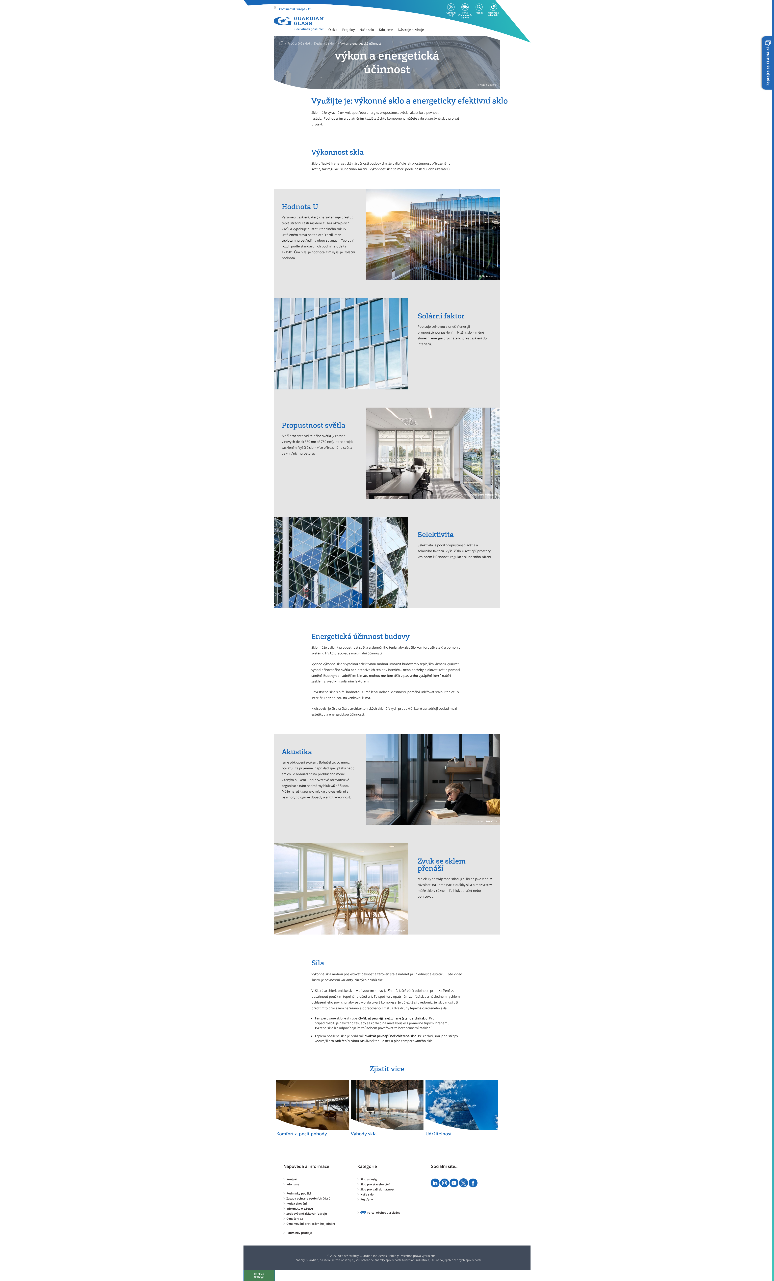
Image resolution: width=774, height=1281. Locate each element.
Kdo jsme (292, 1184)
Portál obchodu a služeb (384, 1212)
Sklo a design (369, 1179)
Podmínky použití (298, 1193)
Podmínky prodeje (299, 1233)
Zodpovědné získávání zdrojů (306, 1213)
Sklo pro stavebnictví (375, 1184)
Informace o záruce (299, 1208)
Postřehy (366, 1199)
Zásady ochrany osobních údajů (308, 1198)
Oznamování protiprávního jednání (310, 1224)
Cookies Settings (259, 1276)
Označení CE (294, 1218)
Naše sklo (367, 1194)
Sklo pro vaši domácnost (377, 1189)
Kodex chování (296, 1203)
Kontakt (292, 1179)
